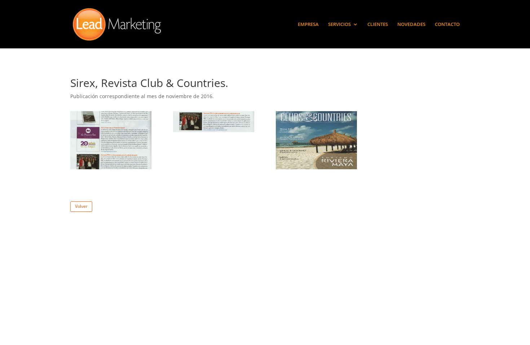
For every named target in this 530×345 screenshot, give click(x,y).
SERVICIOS (339, 24)
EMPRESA (308, 24)
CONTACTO (447, 24)
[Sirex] (110, 169)
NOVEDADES (411, 24)
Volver (81, 206)
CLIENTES (377, 24)
